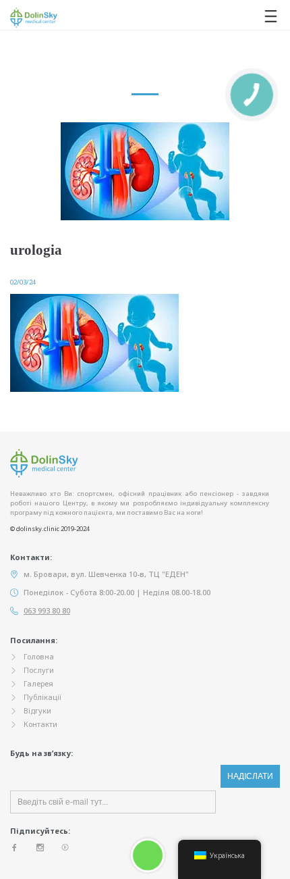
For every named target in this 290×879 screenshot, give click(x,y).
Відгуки (37, 710)
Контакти (40, 724)
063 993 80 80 (47, 610)
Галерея (38, 683)
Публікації (42, 697)
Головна (39, 656)
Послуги (39, 670)
